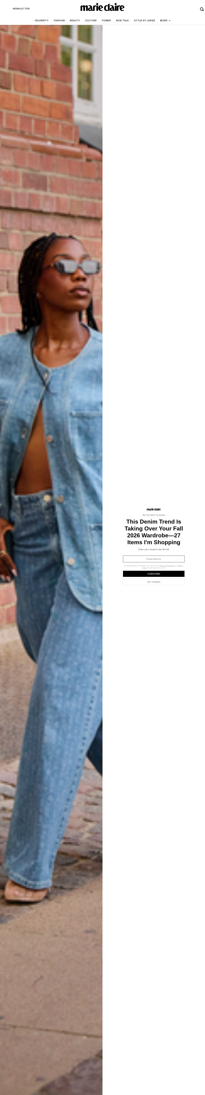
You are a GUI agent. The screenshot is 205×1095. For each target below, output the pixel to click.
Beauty (75, 20)
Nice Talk (122, 20)
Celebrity (42, 20)
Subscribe (154, 574)
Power (106, 20)
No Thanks (153, 582)
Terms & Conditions (167, 566)
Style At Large (144, 20)
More (164, 20)
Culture (91, 20)
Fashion (59, 20)
